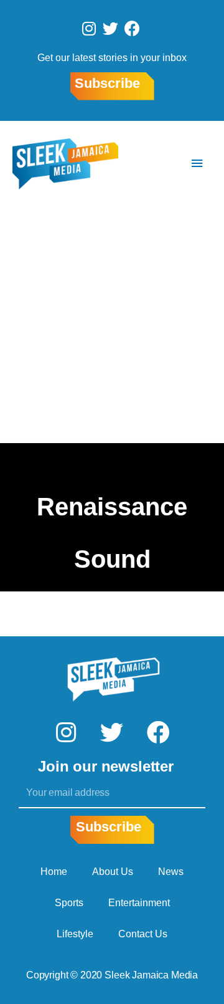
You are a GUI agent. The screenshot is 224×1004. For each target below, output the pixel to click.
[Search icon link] (160, 163)
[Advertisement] (112, 325)
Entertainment (139, 902)
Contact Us (142, 934)
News (171, 871)
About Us (112, 871)
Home (53, 871)
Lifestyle (75, 934)
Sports (69, 902)
